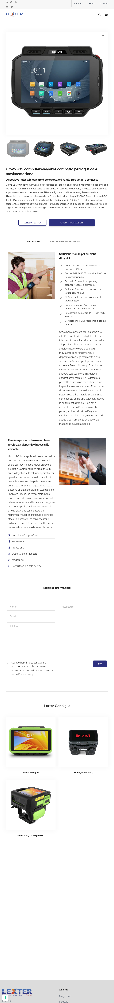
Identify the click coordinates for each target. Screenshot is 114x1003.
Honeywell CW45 (83, 772)
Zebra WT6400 (31, 772)
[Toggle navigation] (106, 15)
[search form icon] (99, 14)
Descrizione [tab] (33, 241)
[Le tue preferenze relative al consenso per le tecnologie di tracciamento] (5, 998)
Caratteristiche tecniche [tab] (64, 241)
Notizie (92, 3)
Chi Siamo (78, 3)
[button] (103, 36)
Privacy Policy (25, 674)
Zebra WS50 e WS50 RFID (30, 835)
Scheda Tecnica (32, 223)
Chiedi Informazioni (71, 223)
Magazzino (65, 996)
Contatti (104, 3)
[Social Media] (7, 2)
